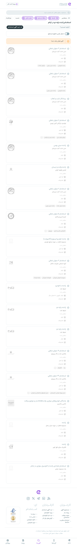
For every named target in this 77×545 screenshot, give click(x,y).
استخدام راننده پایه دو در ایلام (59, 22)
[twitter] (33, 498)
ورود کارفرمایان (48, 513)
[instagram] (28, 498)
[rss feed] (49, 498)
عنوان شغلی (29, 18)
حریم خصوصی (31, 523)
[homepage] (38, 492)
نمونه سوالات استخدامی (65, 516)
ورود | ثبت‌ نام (12, 4)
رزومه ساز (66, 513)
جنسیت (17, 18)
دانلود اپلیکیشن (31, 520)
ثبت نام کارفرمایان (47, 516)
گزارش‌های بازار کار (47, 518)
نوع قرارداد (8, 18)
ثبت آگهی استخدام (14, 27)
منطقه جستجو (42, 18)
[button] (65, 18)
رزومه (23, 543)
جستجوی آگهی (65, 510)
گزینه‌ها (54, 543)
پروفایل (7, 543)
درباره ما (33, 514)
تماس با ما (32, 517)
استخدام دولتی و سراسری (64, 521)
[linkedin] (43, 498)
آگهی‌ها (38, 543)
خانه (69, 543)
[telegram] (38, 498)
